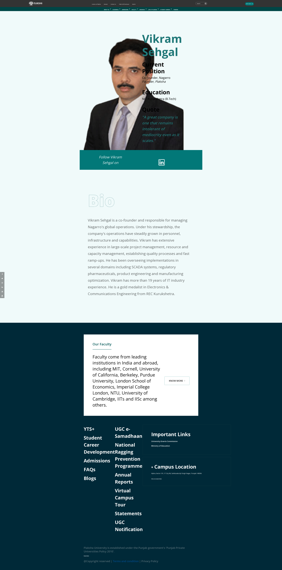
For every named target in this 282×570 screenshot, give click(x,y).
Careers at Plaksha (96, 4)
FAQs (89, 469)
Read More (86, 556)
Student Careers (165, 9)
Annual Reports (124, 478)
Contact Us (113, 4)
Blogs (90, 478)
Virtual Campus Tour (124, 497)
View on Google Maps (156, 478)
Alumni (133, 4)
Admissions (125, 9)
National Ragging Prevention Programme (128, 455)
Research (142, 9)
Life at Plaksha (152, 9)
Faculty (134, 9)
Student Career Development (99, 445)
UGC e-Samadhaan (128, 432)
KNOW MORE (176, 380)
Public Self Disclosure (124, 4)
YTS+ (89, 429)
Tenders (175, 9)
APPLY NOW (248, 3)
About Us (106, 9)
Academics (116, 9)
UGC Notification (129, 525)
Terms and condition (126, 561)
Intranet (106, 4)
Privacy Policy (149, 561)
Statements (128, 513)
